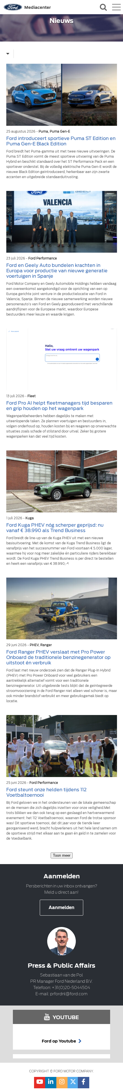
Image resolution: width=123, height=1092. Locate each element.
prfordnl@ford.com (69, 994)
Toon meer (61, 855)
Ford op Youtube (59, 1041)
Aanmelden (61, 907)
